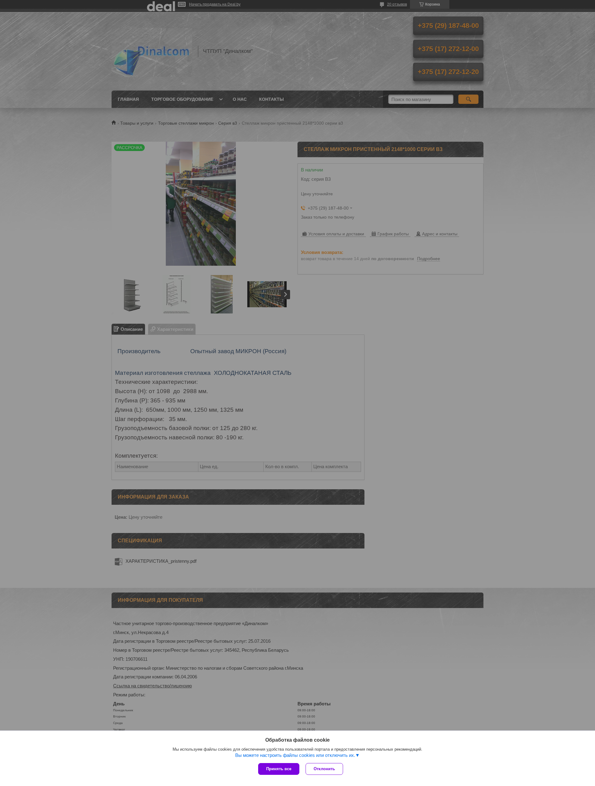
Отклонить (324, 768)
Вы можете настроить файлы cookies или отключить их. (295, 755)
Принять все (278, 768)
